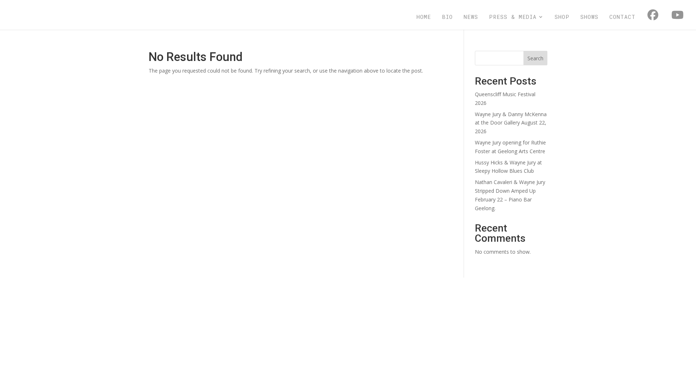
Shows (589, 17)
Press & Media (512, 17)
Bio (447, 17)
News (471, 17)
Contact (622, 17)
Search (535, 58)
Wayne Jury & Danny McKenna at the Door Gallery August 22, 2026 (511, 123)
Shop (562, 17)
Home (424, 17)
